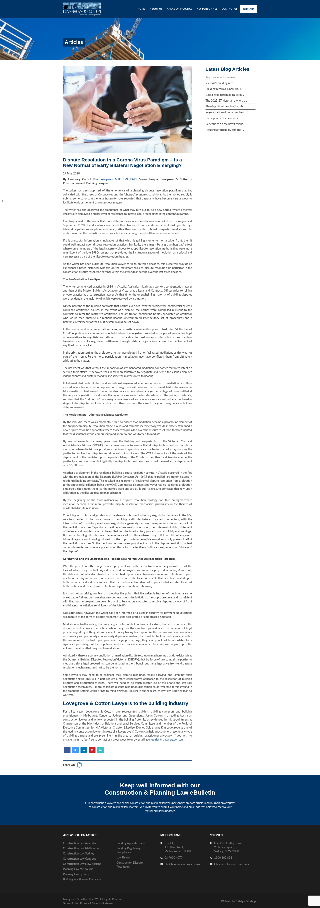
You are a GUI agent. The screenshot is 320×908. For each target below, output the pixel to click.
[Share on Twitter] (75, 752)
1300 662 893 (223, 857)
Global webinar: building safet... (225, 94)
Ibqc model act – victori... (221, 77)
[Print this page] (100, 752)
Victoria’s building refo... (220, 83)
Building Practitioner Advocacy (82, 879)
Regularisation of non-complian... (226, 112)
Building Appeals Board (130, 843)
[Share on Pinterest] (92, 752)
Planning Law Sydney (76, 874)
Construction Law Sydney (78, 853)
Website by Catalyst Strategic (239, 901)
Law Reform (123, 857)
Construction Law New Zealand (82, 863)
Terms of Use (70, 903)
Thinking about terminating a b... (225, 106)
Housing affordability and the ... (225, 129)
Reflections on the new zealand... (226, 124)
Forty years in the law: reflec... (224, 118)
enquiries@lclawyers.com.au (165, 739)
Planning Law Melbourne (78, 869)
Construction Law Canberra (79, 858)
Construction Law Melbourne (81, 848)
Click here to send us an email (182, 864)
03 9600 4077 (173, 857)
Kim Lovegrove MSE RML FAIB (114, 179)
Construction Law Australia (79, 843)
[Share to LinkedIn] (83, 752)
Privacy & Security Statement (97, 903)
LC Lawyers (88, 9)
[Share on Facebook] (67, 752)
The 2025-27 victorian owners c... (226, 100)
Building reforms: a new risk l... (224, 89)
